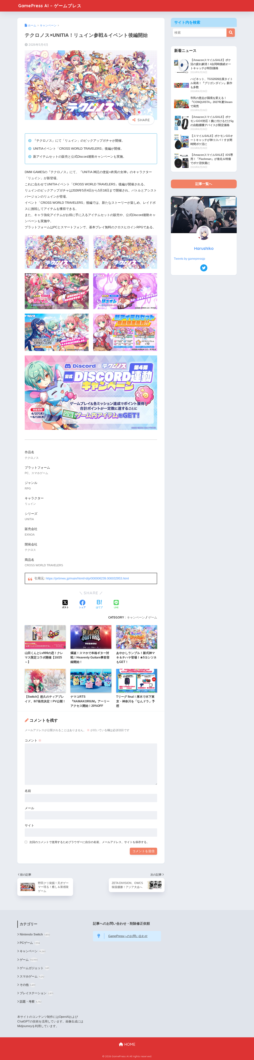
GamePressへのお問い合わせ (128, 936)
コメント (33, 740)
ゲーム (152, 617)
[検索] (230, 32)
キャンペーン (136, 617)
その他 (27, 984)
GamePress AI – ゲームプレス (50, 5)
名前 (28, 791)
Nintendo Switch (35, 934)
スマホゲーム (32, 976)
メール (29, 808)
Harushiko (204, 248)
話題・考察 (30, 1001)
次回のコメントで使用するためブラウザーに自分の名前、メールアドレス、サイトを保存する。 (89, 842)
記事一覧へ (203, 184)
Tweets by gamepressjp (189, 258)
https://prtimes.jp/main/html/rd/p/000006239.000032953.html (87, 578)
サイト (29, 825)
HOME (129, 1044)
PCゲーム (30, 942)
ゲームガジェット (34, 968)
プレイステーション (36, 993)
